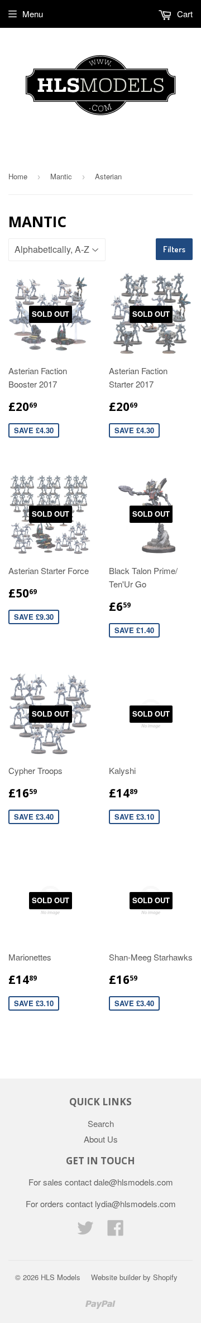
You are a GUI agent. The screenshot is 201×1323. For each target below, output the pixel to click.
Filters (174, 249)
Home (17, 176)
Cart (184, 13)
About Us (101, 1139)
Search (101, 1123)
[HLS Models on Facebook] (115, 1231)
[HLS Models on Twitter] (85, 1231)
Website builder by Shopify (134, 1277)
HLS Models (60, 1277)
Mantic (61, 176)
